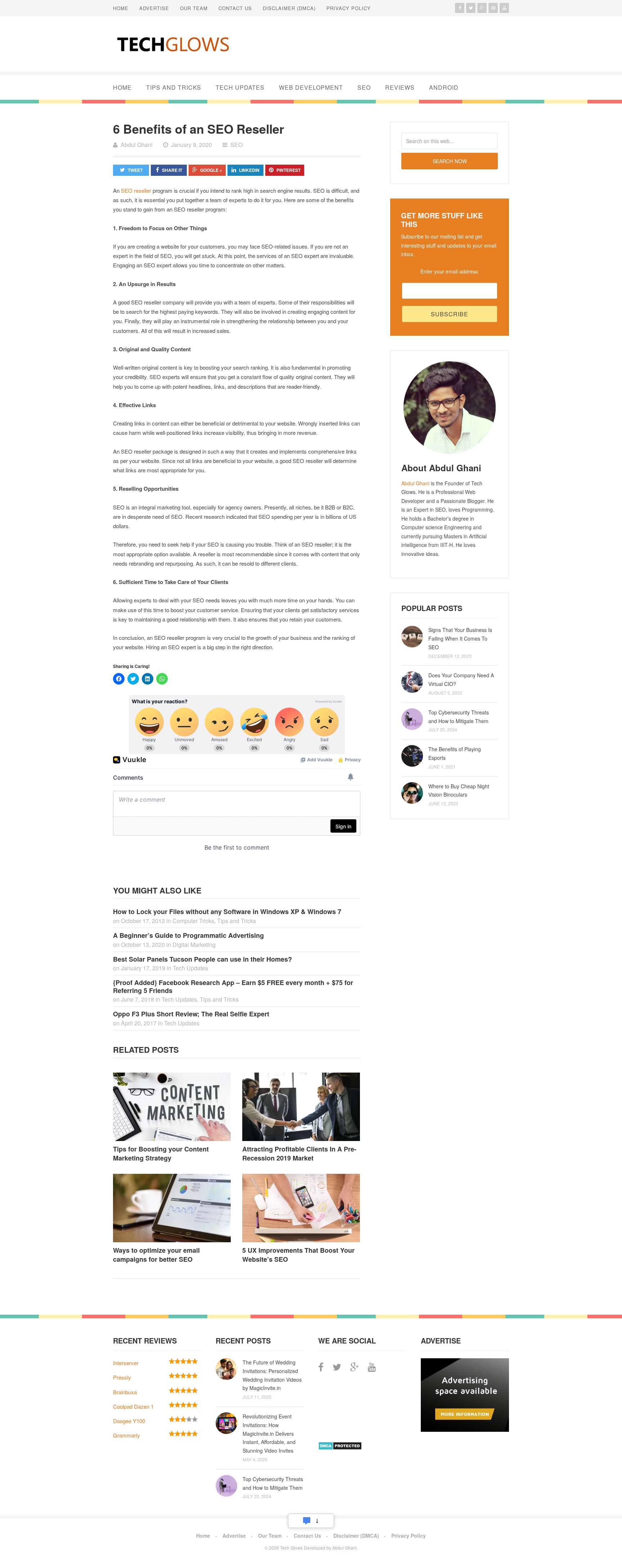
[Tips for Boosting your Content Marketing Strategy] (172, 1107)
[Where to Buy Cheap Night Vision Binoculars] (412, 793)
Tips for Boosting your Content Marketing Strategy (161, 1153)
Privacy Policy (348, 8)
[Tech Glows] (172, 44)
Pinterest (288, 170)
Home (121, 8)
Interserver (126, 1363)
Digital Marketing (194, 944)
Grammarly (126, 1435)
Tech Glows (291, 1548)
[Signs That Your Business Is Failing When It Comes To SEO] (412, 636)
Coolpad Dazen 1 (133, 1406)
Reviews (400, 87)
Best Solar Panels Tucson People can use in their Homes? (202, 959)
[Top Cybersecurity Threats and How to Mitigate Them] (412, 719)
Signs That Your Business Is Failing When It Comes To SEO (460, 638)
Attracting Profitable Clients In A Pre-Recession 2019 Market (299, 1153)
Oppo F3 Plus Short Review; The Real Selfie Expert (191, 1014)
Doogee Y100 (129, 1421)
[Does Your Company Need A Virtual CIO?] (412, 682)
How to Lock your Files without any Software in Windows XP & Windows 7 (227, 911)
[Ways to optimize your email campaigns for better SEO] (172, 1208)
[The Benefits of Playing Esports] (412, 756)
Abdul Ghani (415, 483)
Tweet (135, 170)
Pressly (122, 1377)
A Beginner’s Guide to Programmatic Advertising (188, 935)
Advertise (154, 8)
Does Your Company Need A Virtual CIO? (461, 679)
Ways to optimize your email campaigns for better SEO (156, 1255)
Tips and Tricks (173, 87)
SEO (364, 87)
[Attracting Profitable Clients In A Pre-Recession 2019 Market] (301, 1107)
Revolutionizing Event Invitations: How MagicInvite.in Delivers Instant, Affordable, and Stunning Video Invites (269, 1433)
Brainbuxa (125, 1392)
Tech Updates (240, 87)
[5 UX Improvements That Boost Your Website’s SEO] (301, 1208)
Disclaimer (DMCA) (289, 8)
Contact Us (235, 8)
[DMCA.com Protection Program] (340, 1448)
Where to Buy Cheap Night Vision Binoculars (458, 790)
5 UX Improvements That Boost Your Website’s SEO (298, 1255)
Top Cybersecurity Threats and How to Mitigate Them (458, 717)
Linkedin (249, 170)
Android (444, 87)
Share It (172, 170)
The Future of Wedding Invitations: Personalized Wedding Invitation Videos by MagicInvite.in (272, 1375)
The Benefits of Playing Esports (454, 753)
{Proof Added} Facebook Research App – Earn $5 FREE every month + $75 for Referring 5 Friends (233, 986)
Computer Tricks (193, 921)
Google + (211, 170)
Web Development (311, 87)
